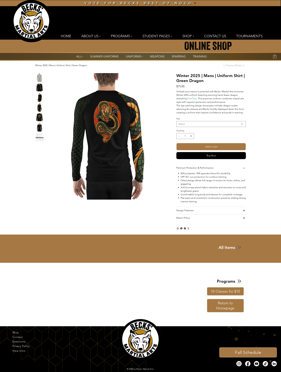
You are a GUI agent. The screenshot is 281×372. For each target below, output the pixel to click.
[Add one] (191, 139)
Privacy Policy (21, 349)
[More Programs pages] (131, 36)
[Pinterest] (184, 231)
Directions (19, 345)
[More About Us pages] (100, 36)
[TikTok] (265, 367)
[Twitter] (188, 231)
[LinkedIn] (274, 367)
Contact (17, 340)
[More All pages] (82, 56)
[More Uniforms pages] (142, 56)
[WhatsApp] (177, 231)
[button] (274, 56)
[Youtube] (256, 367)
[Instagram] (239, 367)
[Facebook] (181, 231)
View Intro (19, 354)
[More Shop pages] (193, 36)
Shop (15, 336)
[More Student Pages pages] (171, 36)
